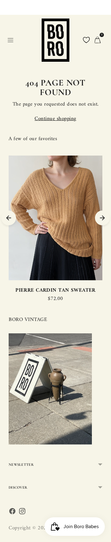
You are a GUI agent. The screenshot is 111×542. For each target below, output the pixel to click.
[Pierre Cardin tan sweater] (55, 218)
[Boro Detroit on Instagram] (22, 512)
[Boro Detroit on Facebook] (12, 512)
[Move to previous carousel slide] (8, 218)
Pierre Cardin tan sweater (55, 290)
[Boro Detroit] (55, 40)
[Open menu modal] (10, 40)
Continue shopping (55, 119)
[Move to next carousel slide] (102, 218)
